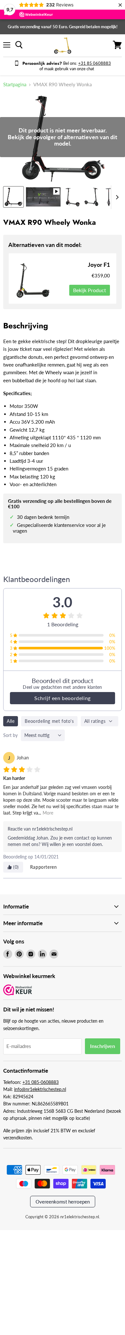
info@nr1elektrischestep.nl (40, 1089)
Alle (10, 721)
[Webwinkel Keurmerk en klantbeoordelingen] (17, 990)
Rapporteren (43, 867)
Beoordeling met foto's (49, 721)
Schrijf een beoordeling (62, 698)
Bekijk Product (89, 290)
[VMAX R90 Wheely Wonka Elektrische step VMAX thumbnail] (13, 197)
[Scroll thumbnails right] (116, 197)
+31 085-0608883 (40, 1082)
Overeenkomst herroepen (63, 1201)
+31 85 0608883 (94, 63)
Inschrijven (102, 1046)
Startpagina (14, 84)
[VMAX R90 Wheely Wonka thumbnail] (43, 197)
